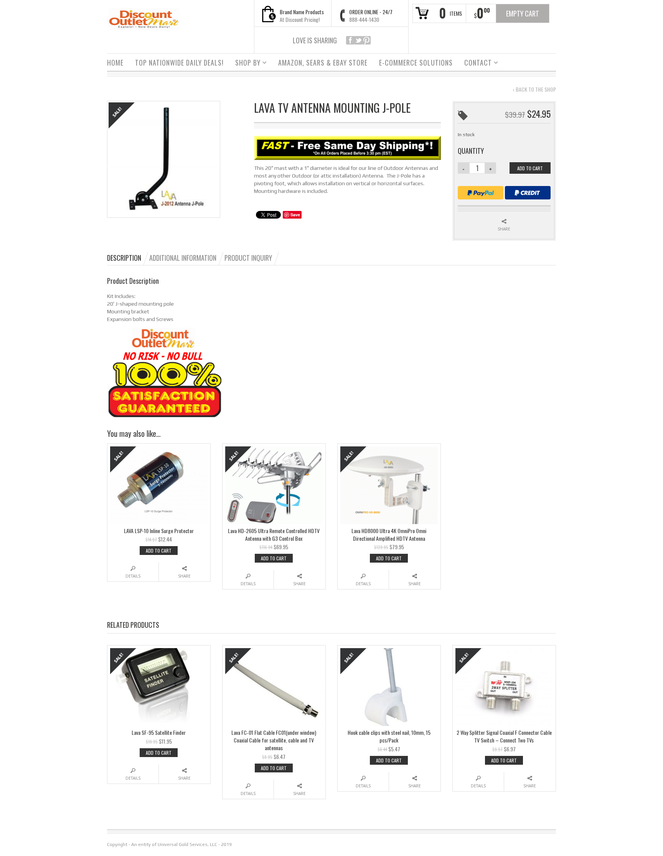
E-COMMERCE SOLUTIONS (416, 62)
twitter (358, 40)
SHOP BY (245, 63)
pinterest (366, 40)
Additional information (182, 258)
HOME (115, 62)
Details (132, 576)
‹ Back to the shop (534, 89)
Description (124, 258)
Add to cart (530, 168)
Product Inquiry (248, 258)
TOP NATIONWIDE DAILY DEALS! (179, 62)
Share (504, 229)
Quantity (471, 151)
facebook (350, 40)
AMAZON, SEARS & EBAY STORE (323, 62)
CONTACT (475, 63)
